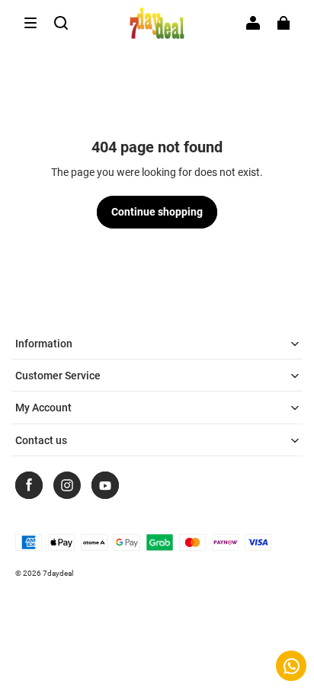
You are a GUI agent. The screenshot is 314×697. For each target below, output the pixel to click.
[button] (30, 23)
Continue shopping (157, 212)
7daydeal (58, 573)
